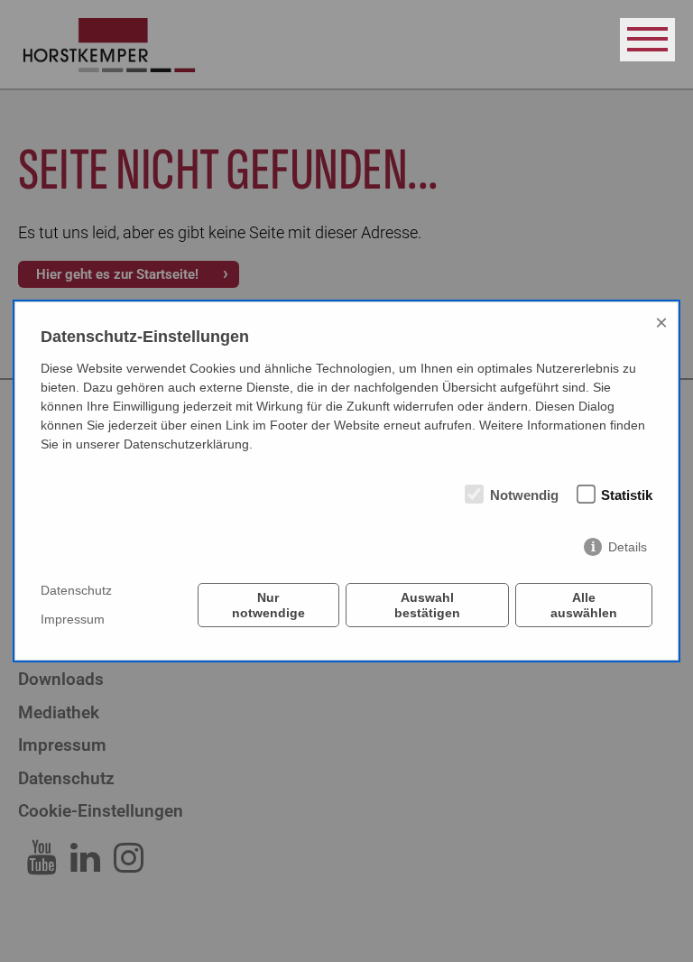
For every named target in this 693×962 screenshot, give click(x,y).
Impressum (73, 619)
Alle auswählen (583, 604)
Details (627, 547)
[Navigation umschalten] (647, 39)
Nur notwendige (268, 604)
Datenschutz (76, 590)
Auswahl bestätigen (427, 604)
